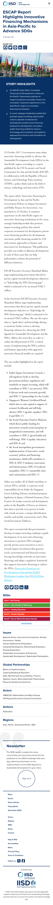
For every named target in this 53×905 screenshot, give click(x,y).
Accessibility (13, 843)
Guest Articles (13, 802)
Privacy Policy (13, 851)
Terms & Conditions (15, 855)
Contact (11, 833)
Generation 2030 (14, 810)
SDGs (10, 825)
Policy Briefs (13, 806)
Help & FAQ (12, 840)
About (10, 829)
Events (10, 798)
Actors (10, 817)
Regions (11, 821)
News (10, 794)
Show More (26, 624)
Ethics (10, 848)
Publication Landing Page (17, 576)
